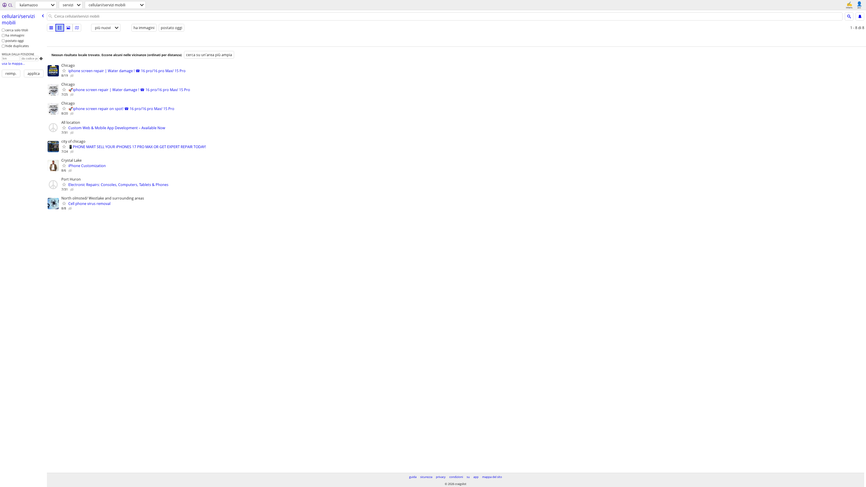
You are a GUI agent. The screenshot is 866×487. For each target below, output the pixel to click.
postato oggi (14, 41)
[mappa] (77, 28)
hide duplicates (17, 46)
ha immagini (14, 35)
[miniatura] (59, 28)
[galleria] (68, 28)
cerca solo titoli (16, 30)
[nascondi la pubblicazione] (72, 76)
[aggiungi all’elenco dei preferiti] (64, 70)
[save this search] (860, 16)
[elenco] (51, 28)
